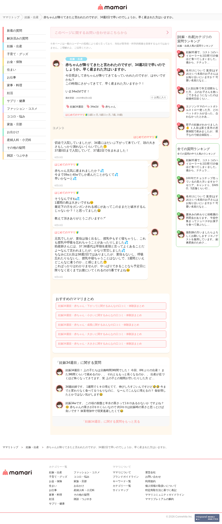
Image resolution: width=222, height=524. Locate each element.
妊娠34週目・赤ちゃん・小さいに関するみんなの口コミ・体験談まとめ (100, 315)
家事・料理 (14, 85)
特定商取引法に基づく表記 (160, 490)
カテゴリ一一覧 (122, 485)
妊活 (10, 93)
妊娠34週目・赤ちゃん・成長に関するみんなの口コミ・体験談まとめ (98, 324)
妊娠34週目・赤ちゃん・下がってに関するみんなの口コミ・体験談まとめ (101, 305)
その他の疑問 (16, 147)
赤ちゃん (110, 106)
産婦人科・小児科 (19, 140)
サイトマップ (120, 490)
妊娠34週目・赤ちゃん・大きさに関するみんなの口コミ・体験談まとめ (100, 343)
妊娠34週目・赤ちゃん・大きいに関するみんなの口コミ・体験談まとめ (100, 334)
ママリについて (122, 472)
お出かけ (13, 132)
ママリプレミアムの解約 (159, 499)
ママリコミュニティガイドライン (164, 494)
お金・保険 (14, 62)
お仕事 (11, 77)
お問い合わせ (153, 476)
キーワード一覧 (122, 481)
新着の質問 (14, 30)
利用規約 (150, 481)
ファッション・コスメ (22, 108)
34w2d (94, 106)
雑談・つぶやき (17, 155)
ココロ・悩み (16, 116)
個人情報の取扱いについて (160, 485)
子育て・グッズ (17, 54)
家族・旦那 (14, 124)
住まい (11, 69)
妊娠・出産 (14, 46)
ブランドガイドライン (126, 476)
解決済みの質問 (17, 38)
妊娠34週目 (76, 106)
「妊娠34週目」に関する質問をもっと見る (111, 421)
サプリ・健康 (16, 101)
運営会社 (150, 472)
